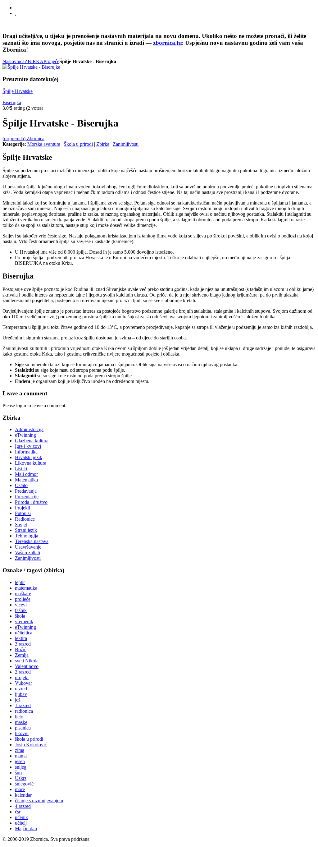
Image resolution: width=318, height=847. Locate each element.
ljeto (19, 716)
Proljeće (51, 61)
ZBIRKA (34, 61)
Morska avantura (43, 144)
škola (20, 616)
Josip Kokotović (31, 744)
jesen (20, 761)
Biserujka (11, 102)
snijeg (20, 767)
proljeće (22, 599)
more (20, 789)
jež (17, 699)
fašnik (21, 610)
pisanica (23, 727)
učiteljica (23, 632)
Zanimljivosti (126, 144)
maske (21, 722)
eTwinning (25, 627)
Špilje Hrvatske (17, 91)
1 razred (23, 705)
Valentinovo (27, 666)
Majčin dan (26, 828)
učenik (21, 817)
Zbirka (102, 144)
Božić (20, 649)
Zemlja (22, 655)
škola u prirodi (29, 739)
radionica (24, 711)
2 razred (23, 671)
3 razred (23, 644)
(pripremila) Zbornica (23, 138)
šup (18, 772)
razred (21, 688)
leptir (20, 582)
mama (21, 755)
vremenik (24, 621)
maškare (23, 593)
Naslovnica (13, 61)
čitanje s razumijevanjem (39, 800)
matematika (26, 588)
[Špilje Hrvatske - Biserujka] (31, 67)
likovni (22, 733)
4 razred (23, 806)
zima (19, 750)
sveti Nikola (27, 660)
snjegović (24, 783)
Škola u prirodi (78, 144)
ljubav (21, 694)
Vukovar (23, 683)
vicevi (21, 604)
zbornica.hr (167, 42)
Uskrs (20, 778)
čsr (17, 811)
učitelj (21, 823)
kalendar (23, 795)
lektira (21, 638)
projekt (22, 677)
